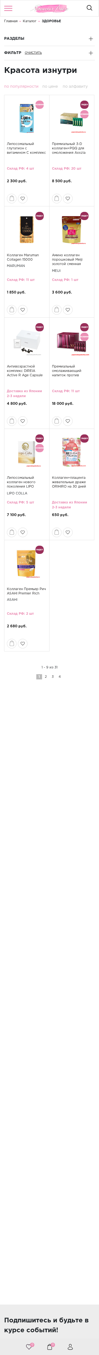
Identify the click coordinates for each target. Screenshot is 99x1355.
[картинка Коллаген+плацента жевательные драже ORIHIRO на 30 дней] (72, 452)
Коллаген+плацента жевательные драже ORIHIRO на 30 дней (69, 482)
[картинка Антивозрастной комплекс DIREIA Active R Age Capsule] (26, 340)
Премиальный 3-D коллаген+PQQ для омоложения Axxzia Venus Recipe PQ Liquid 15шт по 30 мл (71, 153)
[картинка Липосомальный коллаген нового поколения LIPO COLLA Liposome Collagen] (26, 452)
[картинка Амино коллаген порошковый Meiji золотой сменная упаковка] (72, 229)
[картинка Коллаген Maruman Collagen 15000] (26, 229)
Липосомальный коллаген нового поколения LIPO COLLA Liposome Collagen (21, 486)
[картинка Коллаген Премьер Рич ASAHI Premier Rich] (26, 563)
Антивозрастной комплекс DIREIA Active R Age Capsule (25, 371)
